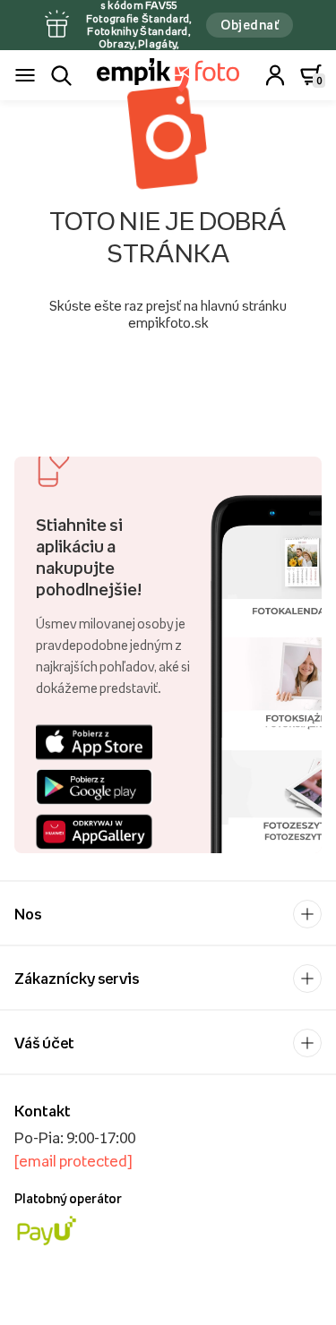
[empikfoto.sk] (168, 75)
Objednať (249, 24)
